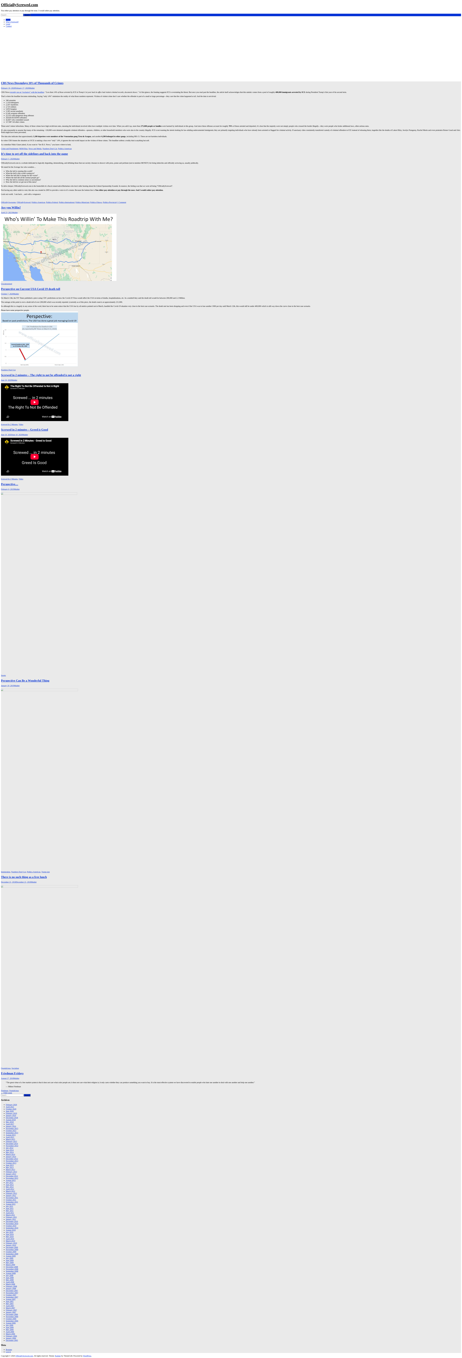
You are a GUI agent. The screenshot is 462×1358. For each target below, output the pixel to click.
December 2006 (12, 1314)
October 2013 (11, 1163)
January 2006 (11, 1338)
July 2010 (9, 1232)
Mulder (32, 88)
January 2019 (11, 1115)
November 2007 (12, 1293)
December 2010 (12, 1221)
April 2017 (10, 1124)
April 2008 (10, 1282)
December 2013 (12, 1159)
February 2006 (11, 1336)
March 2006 (10, 1334)
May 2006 (10, 1330)
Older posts (6, 1093)
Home (8, 20)
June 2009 (10, 1260)
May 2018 (10, 1122)
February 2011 (11, 1217)
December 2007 (12, 1291)
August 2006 (11, 1323)
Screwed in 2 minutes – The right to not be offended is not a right (41, 375)
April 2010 (10, 1239)
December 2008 (12, 1267)
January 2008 (11, 1288)
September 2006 (12, 1321)
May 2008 (10, 1280)
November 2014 (12, 1146)
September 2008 (12, 1271)
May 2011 (9, 1211)
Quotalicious (6, 1068)
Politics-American (65, 149)
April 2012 (10, 1189)
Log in (8, 1352)
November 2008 (12, 1269)
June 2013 (10, 1165)
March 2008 (10, 1284)
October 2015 (11, 1131)
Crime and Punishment (9, 149)
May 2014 (10, 1152)
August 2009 (11, 1256)
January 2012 (11, 1195)
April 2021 (10, 1107)
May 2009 (10, 1263)
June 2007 (10, 1301)
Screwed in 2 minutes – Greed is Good (24, 429)
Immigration (5, 872)
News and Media (35, 149)
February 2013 (11, 1172)
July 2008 (9, 1276)
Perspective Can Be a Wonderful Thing (25, 680)
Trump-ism (45, 872)
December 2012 (12, 1176)
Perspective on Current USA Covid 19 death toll (30, 288)
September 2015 (12, 1133)
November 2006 (12, 1317)
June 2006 (10, 1327)
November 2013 (12, 1161)
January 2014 (11, 1157)
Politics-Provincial (110, 202)
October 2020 (11, 1109)
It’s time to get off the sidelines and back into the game (34, 153)
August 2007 (11, 1299)
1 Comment (121, 202)
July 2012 (9, 1183)
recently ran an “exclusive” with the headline (27, 92)
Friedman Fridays (12, 1073)
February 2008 (11, 1286)
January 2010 (11, 1245)
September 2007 (12, 1297)
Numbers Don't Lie (49, 149)
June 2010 (10, 1234)
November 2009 (12, 1250)
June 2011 (9, 1208)
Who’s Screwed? (12, 22)
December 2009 (12, 1247)
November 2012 (12, 1178)
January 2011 (11, 1219)
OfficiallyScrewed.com (19, 5)
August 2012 (11, 1180)
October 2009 (11, 1252)
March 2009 (10, 1265)
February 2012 (11, 1193)
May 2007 (10, 1304)
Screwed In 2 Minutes (9, 424)
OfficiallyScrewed (24, 202)
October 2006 (11, 1319)
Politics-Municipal (82, 202)
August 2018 (11, 1120)
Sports (3, 675)
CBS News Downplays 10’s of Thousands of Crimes (32, 83)
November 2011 (12, 1198)
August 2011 (11, 1204)
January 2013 (11, 1174)
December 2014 (12, 1144)
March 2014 (10, 1154)
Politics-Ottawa (96, 202)
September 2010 (12, 1228)
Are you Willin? (11, 207)
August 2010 (11, 1230)
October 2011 (11, 1200)
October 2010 (11, 1226)
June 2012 (10, 1185)
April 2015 (10, 1137)
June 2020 (10, 1111)
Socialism (15, 1068)
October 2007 (11, 1295)
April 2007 (10, 1306)
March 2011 (10, 1215)
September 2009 (12, 1254)
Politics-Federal (52, 202)
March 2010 (10, 1241)
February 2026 (11, 1105)
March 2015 (10, 1139)
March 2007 (10, 1308)
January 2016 (11, 1126)
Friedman (4, 1091)
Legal (8, 24)
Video (21, 424)
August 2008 (11, 1273)
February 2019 (11, 1113)
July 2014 (9, 1148)
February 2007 (11, 1310)
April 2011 (10, 1213)
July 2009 (9, 1258)
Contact (9, 26)
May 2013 (10, 1167)
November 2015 (12, 1128)
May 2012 (10, 1187)
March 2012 (10, 1191)
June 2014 (10, 1150)
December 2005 (12, 1340)
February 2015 (11, 1141)
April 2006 (10, 1332)
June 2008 (10, 1278)
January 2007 (11, 1312)
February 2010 (11, 1243)
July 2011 (9, 1206)
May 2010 (10, 1237)
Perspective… (9, 484)
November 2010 (12, 1224)
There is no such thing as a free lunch (24, 877)
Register (9, 1350)
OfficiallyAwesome (8, 202)
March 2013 (10, 1170)
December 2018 (12, 1118)
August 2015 (11, 1135)
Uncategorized (6, 284)
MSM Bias (23, 149)
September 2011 (12, 1202)
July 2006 (9, 1325)
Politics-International (66, 202)
